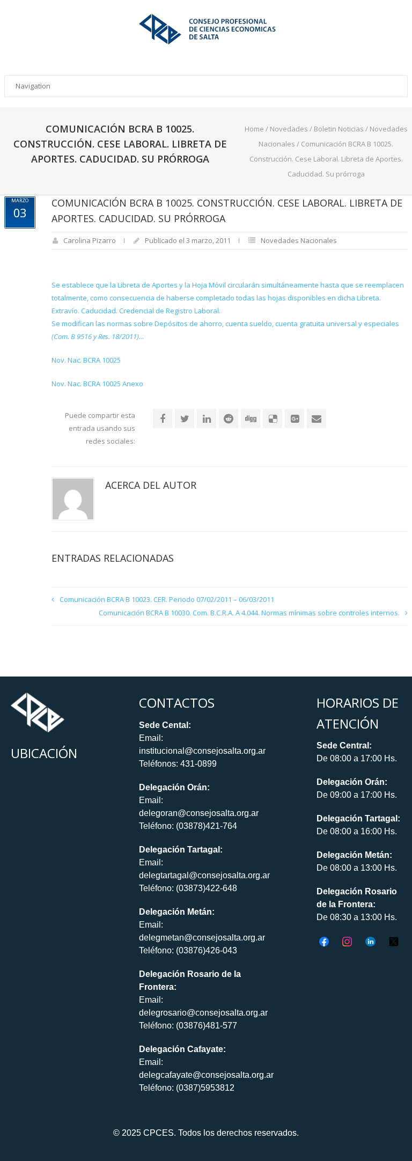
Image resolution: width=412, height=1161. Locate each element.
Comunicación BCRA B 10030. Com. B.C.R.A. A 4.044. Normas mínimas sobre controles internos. (249, 613)
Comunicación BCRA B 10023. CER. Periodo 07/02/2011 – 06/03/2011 (167, 599)
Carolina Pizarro (89, 240)
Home (254, 129)
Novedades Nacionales (299, 240)
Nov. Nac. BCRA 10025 (86, 360)
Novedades (289, 129)
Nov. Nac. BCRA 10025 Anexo (97, 383)
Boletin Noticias (339, 129)
